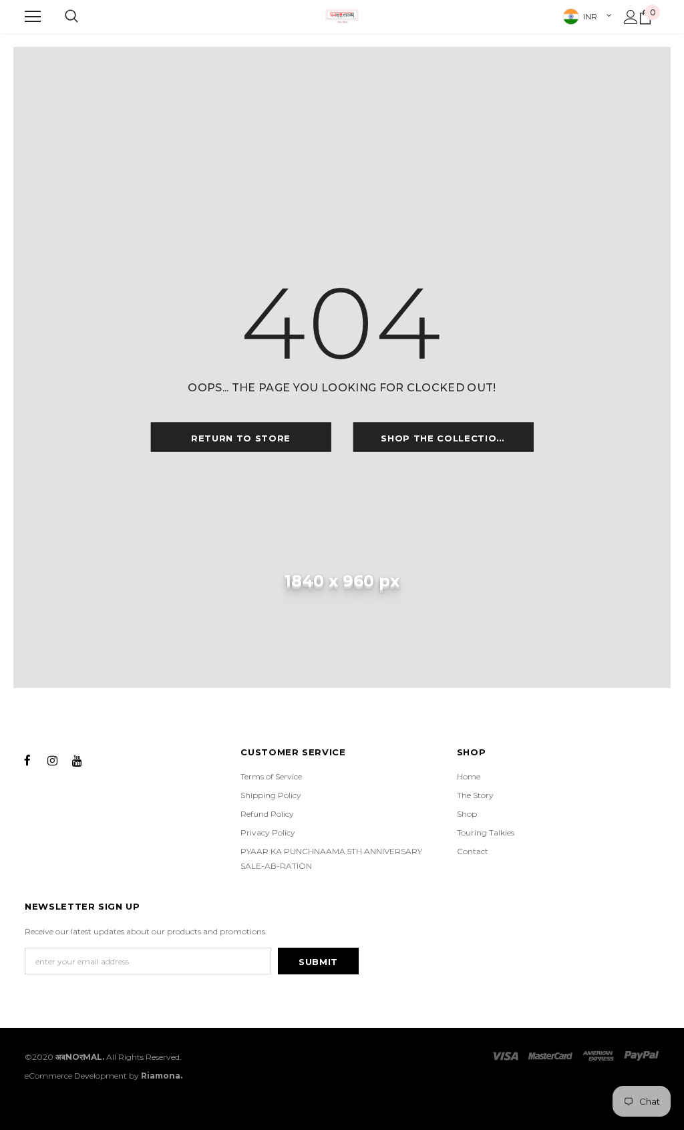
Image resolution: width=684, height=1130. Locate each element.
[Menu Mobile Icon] (33, 17)
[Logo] (342, 16)
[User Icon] (631, 17)
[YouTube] (77, 759)
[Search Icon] (71, 16)
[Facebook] (27, 759)
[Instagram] (52, 759)
